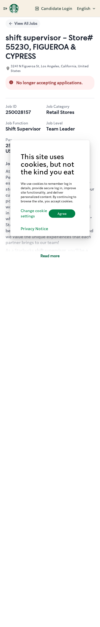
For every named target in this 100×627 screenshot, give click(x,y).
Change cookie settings (34, 213)
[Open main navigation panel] (5, 8)
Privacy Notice (34, 228)
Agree (62, 213)
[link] (14, 8)
